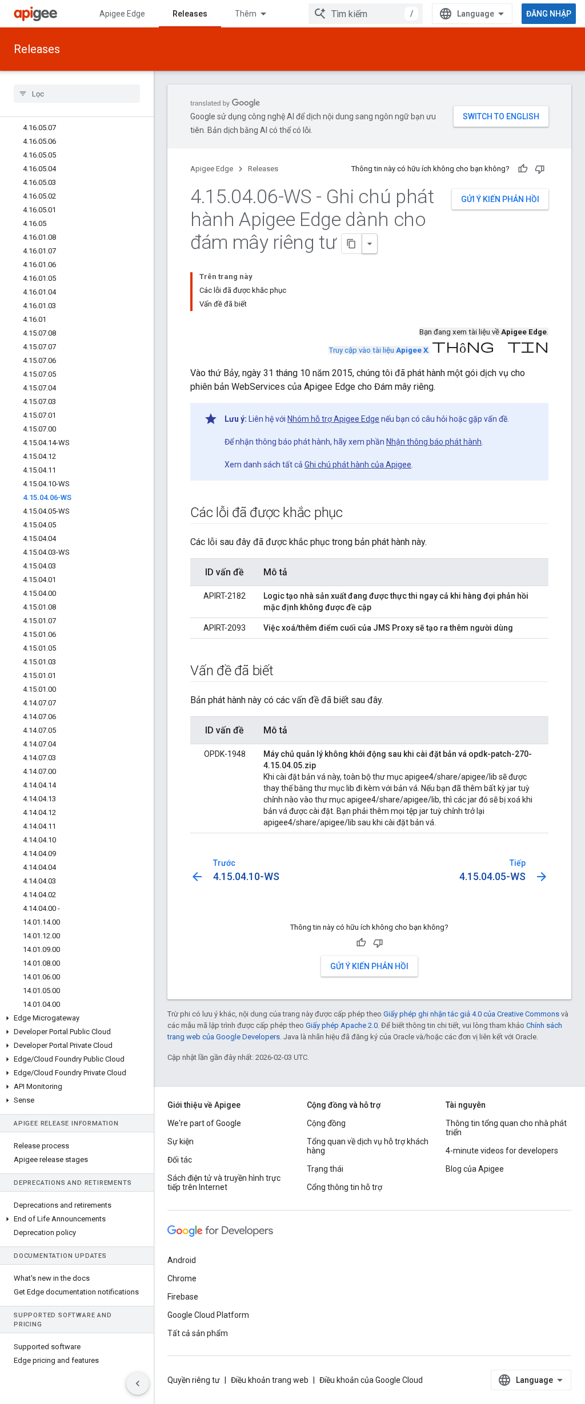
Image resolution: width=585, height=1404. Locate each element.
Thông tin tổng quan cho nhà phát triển (506, 1128)
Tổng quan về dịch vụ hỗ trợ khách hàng (367, 1146)
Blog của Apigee (475, 1168)
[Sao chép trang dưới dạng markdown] (352, 243)
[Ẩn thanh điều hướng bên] (137, 1383)
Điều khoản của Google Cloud (371, 1380)
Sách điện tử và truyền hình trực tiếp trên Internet (224, 1182)
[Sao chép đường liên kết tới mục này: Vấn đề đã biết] (285, 672)
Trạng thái (325, 1168)
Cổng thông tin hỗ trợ (344, 1187)
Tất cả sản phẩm (197, 1333)
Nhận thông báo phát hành (434, 441)
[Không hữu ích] (539, 168)
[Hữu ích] (522, 168)
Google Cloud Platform (208, 1315)
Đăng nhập (548, 13)
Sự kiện (180, 1141)
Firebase (182, 1296)
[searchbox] (77, 93)
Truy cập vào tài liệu (378, 350)
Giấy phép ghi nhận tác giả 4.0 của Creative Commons (471, 1014)
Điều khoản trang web (269, 1380)
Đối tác (179, 1159)
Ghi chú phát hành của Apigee (357, 464)
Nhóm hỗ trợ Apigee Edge (333, 418)
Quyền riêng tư (193, 1380)
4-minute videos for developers (502, 1150)
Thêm (246, 13)
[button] (77, 1018)
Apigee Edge (122, 13)
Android (181, 1260)
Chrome (182, 1278)
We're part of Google (204, 1123)
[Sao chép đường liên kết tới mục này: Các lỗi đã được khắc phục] (354, 514)
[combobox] (365, 13)
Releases (190, 13)
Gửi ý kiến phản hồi (500, 199)
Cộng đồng (326, 1123)
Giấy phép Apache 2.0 (342, 1025)
